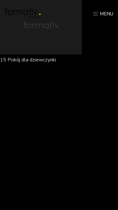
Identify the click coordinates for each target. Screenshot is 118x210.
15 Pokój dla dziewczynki (28, 59)
